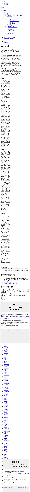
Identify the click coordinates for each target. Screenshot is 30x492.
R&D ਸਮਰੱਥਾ (10, 34)
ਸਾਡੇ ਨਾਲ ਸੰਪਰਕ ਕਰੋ (8, 38)
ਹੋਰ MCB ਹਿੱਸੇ (10, 30)
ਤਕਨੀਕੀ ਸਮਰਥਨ (11, 33)
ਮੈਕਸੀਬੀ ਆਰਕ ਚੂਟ (14, 22)
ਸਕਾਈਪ (3, 299)
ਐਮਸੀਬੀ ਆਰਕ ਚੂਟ (14, 21)
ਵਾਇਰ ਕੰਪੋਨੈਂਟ (10, 29)
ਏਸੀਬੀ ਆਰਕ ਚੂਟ (14, 23)
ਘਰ (4, 12)
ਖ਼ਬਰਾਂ (5, 36)
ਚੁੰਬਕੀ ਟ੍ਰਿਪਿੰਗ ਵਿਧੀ (11, 25)
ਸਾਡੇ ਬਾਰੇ (6, 14)
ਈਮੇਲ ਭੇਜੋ (3, 298)
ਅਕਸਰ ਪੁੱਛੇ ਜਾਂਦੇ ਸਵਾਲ (9, 37)
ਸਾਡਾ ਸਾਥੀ (9, 17)
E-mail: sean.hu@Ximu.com (11, 283)
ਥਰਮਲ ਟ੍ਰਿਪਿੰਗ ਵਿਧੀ (12, 26)
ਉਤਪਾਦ (5, 18)
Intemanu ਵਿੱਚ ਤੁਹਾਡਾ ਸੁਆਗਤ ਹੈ (14, 15)
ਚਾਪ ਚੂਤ (9, 19)
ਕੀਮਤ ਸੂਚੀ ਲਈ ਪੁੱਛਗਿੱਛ (6, 294)
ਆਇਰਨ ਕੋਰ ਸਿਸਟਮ (12, 27)
